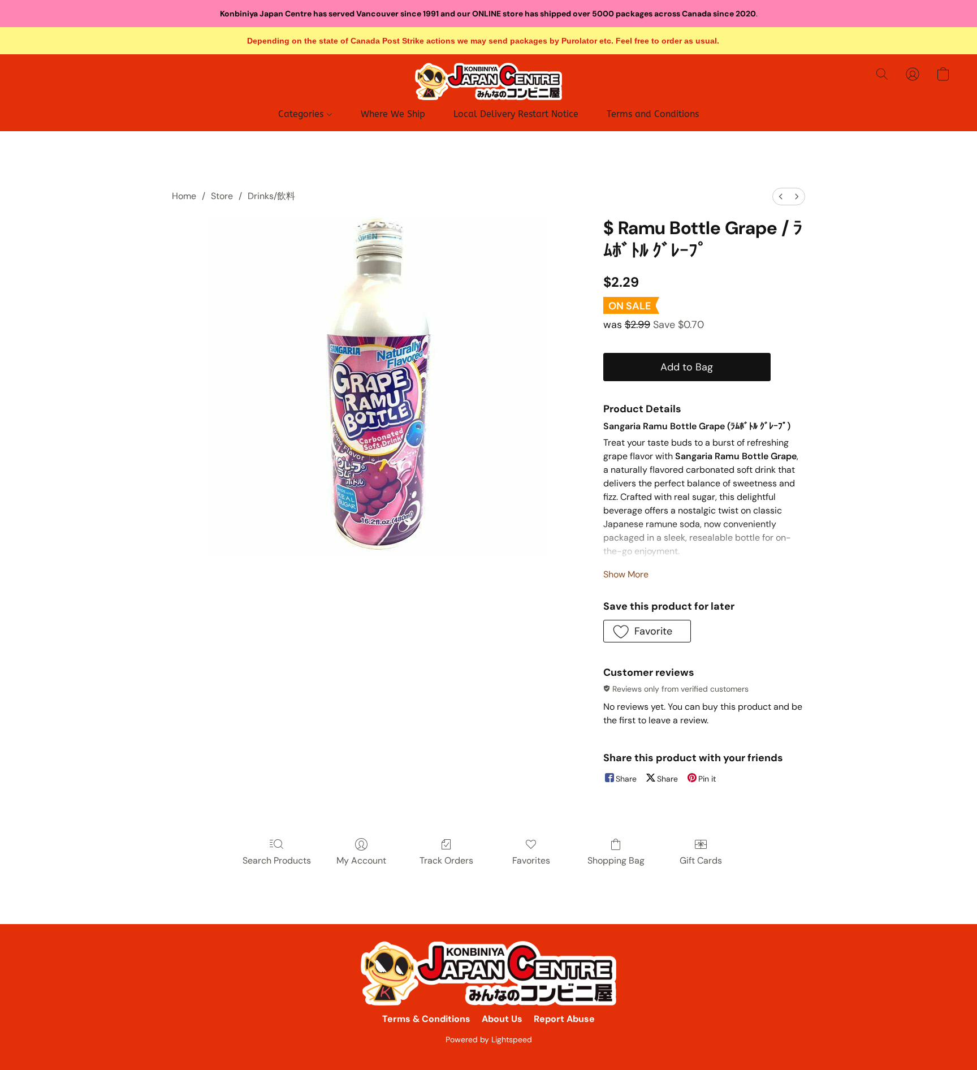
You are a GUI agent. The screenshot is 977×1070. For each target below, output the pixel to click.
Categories (302, 114)
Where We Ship (393, 114)
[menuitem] (781, 196)
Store (222, 196)
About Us (502, 1019)
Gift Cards (701, 860)
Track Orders (446, 860)
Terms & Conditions (426, 1019)
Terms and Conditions (653, 114)
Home (184, 196)
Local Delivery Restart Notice (515, 114)
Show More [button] (626, 574)
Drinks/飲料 (271, 196)
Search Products (277, 860)
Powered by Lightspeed (489, 1039)
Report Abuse (564, 1019)
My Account (361, 860)
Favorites (531, 860)
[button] (488, 81)
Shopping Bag (616, 860)
